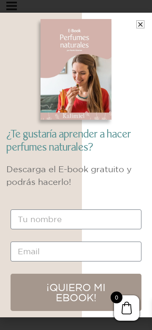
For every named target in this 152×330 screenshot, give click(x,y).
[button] (140, 24)
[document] (76, 165)
